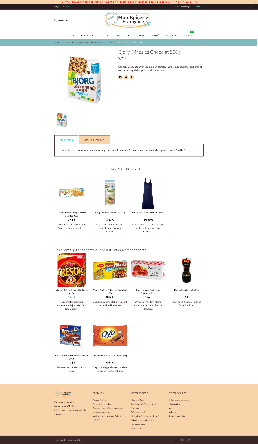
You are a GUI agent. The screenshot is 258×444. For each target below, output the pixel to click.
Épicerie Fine (87, 35)
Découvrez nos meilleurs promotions (108, 408)
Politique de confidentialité (142, 420)
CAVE (118, 35)
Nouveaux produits (101, 412)
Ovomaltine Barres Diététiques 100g (110, 355)
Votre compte (177, 393)
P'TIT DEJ (105, 35)
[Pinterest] (132, 77)
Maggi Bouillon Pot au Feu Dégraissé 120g (110, 291)
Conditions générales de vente (144, 404)
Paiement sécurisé (139, 412)
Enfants (141, 35)
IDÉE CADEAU (173, 33)
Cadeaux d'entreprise (102, 404)
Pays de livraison (100, 400)
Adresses (173, 412)
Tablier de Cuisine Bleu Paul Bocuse (148, 212)
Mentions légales (138, 400)
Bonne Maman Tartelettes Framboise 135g (148, 291)
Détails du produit (94, 140)
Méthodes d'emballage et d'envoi (145, 416)
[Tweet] (126, 77)
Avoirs (172, 408)
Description (66, 140)
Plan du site (136, 428)
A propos (135, 408)
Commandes (174, 404)
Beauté (155, 35)
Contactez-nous (138, 424)
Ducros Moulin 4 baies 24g (186, 290)
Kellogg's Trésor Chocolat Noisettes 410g (71, 291)
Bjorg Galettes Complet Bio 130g (109, 212)
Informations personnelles (180, 400)
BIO (128, 35)
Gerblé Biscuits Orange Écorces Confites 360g (71, 214)
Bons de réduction (177, 416)
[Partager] (120, 77)
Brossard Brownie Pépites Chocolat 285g (71, 357)
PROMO (189, 33)
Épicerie (71, 35)
